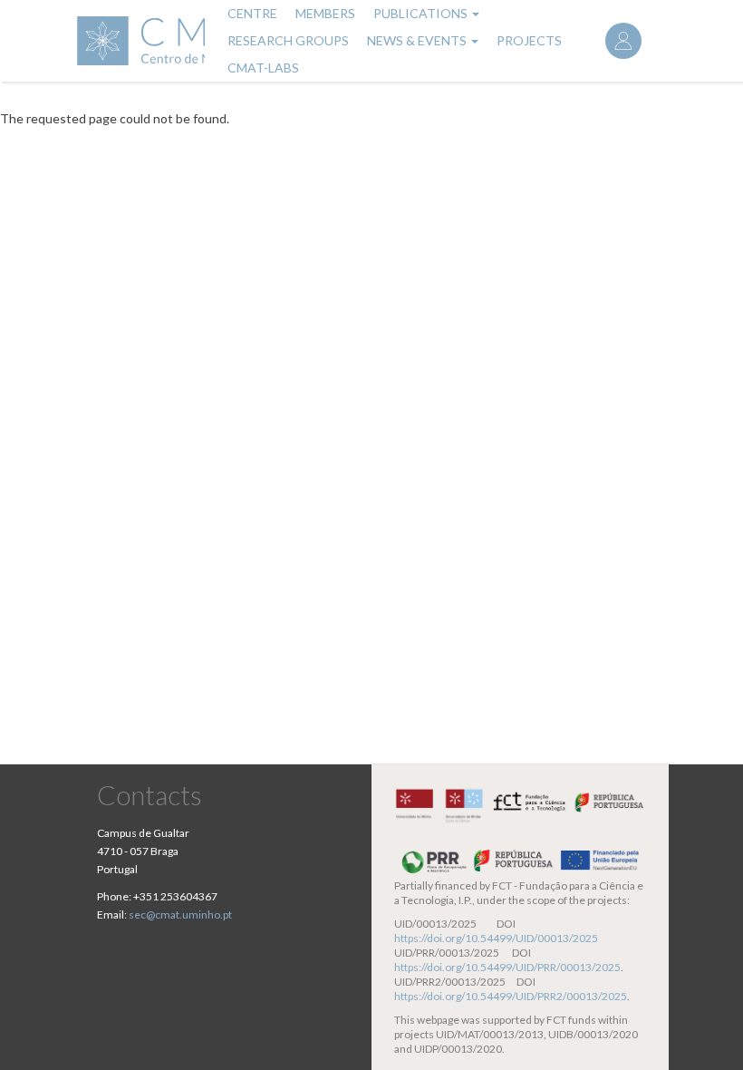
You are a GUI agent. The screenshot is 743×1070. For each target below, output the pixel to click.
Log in (623, 41)
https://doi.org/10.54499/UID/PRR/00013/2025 (507, 967)
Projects (529, 40)
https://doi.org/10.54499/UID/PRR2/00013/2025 (510, 996)
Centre (252, 13)
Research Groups (288, 40)
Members (325, 13)
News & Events (418, 40)
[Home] (139, 41)
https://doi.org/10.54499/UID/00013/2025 (496, 938)
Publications (421, 13)
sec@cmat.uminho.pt (180, 914)
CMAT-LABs (263, 67)
